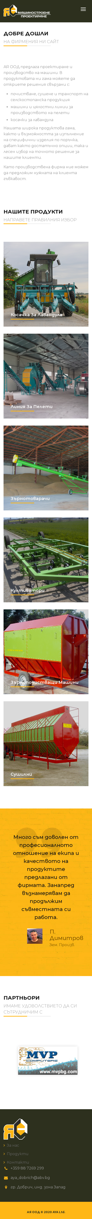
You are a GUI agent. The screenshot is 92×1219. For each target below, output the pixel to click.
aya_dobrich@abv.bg (30, 1177)
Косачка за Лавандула (46, 284)
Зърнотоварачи (46, 468)
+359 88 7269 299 (27, 1168)
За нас (13, 1145)
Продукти (18, 1154)
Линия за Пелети (46, 376)
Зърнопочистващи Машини (46, 651)
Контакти (18, 1162)
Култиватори (46, 559)
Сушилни (46, 743)
